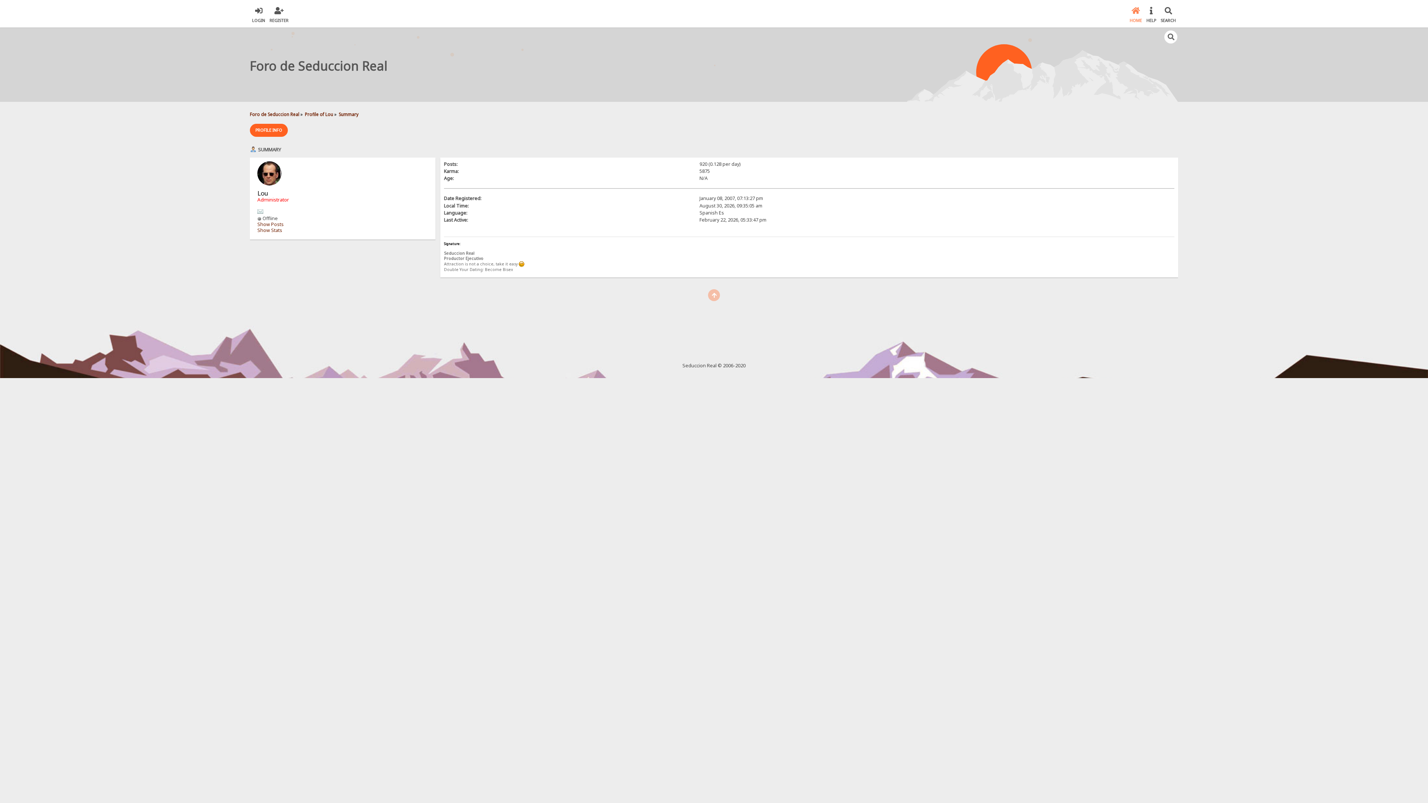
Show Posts (270, 224)
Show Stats (269, 230)
